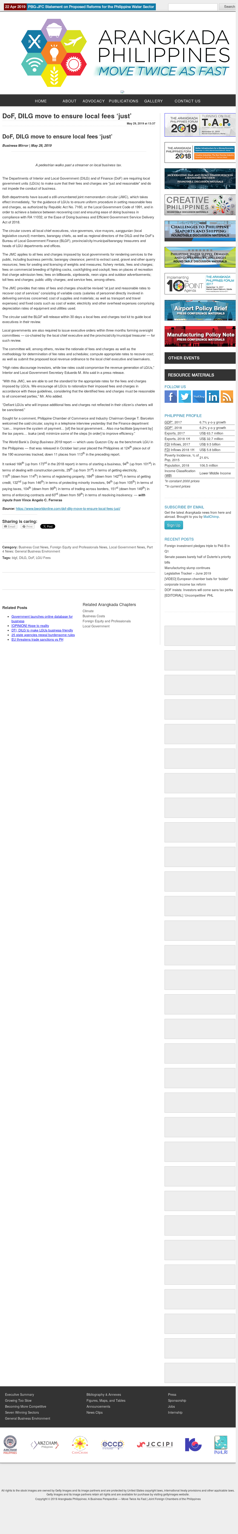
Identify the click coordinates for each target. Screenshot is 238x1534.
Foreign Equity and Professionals (107, 621)
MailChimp (211, 516)
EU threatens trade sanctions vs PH (37, 639)
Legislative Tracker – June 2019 (188, 573)
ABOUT (70, 101)
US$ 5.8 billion (210, 449)
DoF (31, 557)
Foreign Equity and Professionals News (78, 547)
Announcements (98, 1406)
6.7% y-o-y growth (213, 422)
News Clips (95, 1412)
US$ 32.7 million (211, 438)
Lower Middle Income (215, 473)
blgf (14, 557)
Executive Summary (19, 1394)
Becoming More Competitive (25, 1406)
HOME (41, 101)
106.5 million (209, 465)
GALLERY (153, 101)
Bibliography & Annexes (104, 1394)
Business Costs (94, 616)
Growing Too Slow (18, 1400)
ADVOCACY (94, 101)
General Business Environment (27, 1418)
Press (172, 1394)
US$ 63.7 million (211, 433)
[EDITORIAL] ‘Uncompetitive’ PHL (189, 595)
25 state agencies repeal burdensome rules (43, 634)
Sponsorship (177, 1400)
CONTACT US (188, 101)
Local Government (96, 626)
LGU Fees (43, 557)
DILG (22, 557)
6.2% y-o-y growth (213, 427)
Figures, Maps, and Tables (106, 1400)
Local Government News (127, 547)
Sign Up (173, 525)
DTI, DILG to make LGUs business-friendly (42, 630)
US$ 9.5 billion (210, 444)
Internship (175, 1412)
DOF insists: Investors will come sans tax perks (199, 589)
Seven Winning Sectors (22, 1412)
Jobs (171, 1406)
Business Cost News (33, 547)
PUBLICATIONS (124, 101)
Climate (88, 611)
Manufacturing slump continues (187, 567)
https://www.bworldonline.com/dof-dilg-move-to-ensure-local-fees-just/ (68, 508)
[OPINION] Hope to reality (30, 625)
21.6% (204, 457)
